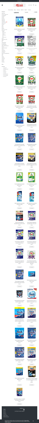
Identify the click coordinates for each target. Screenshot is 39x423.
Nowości (3, 59)
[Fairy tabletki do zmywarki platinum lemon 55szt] (31, 79)
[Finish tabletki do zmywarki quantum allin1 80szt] (31, 333)
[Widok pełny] (36, 12)
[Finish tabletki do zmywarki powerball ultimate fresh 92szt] (19, 156)
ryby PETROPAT (4, 42)
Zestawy (3, 17)
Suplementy (3, 13)
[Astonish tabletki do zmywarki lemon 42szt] (19, 22)
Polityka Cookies (5, 415)
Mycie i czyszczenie (4, 29)
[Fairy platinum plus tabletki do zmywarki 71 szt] (31, 41)
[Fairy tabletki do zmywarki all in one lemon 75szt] (19, 79)
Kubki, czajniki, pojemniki (5, 45)
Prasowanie (3, 52)
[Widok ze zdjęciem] (35, 12)
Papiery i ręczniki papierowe (5, 53)
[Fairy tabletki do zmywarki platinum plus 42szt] (19, 99)
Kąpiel (2, 40)
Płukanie (3, 28)
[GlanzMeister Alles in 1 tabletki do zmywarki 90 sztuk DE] (19, 392)
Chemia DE (3, 58)
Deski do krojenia (4, 44)
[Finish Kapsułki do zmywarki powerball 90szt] (19, 118)
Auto (2, 55)
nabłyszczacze (4, 37)
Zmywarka (3, 30)
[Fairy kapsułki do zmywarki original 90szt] (19, 41)
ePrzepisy (3, 16)
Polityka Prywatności (6, 416)
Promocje (3, 18)
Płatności (4, 410)
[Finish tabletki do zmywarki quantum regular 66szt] (31, 352)
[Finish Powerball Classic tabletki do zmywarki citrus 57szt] (19, 312)
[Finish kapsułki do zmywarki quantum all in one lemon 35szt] (19, 137)
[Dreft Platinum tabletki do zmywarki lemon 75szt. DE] (31, 215)
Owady (3, 56)
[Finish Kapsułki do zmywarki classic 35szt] (31, 274)
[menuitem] (10, 9)
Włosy (3, 26)
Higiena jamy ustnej (4, 39)
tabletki (3, 31)
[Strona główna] (19, 5)
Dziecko (3, 46)
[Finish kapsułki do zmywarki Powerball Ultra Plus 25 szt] (31, 117)
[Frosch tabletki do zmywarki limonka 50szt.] (19, 177)
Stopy (2, 54)
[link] (4, 67)
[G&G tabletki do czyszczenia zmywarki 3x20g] (19, 196)
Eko (2, 41)
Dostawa (4, 411)
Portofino (3, 24)
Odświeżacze (3, 51)
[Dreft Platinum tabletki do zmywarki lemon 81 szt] (19, 234)
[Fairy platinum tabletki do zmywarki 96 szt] (31, 60)
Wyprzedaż (3, 19)
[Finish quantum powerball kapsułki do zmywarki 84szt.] (31, 312)
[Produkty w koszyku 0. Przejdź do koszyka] (35, 5)
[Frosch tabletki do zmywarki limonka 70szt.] (31, 177)
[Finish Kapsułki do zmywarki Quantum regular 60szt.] (19, 293)
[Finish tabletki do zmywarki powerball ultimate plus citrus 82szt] (31, 156)
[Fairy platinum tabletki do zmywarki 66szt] (19, 60)
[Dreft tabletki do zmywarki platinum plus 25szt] (31, 21)
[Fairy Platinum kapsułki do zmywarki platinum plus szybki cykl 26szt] (31, 253)
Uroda (2, 38)
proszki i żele (4, 32)
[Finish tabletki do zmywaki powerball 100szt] (19, 333)
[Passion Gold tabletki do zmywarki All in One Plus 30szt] (19, 215)
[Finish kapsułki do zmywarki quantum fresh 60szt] (31, 137)
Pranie (3, 27)
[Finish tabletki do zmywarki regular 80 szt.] (19, 371)
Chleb (2, 25)
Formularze (4, 414)
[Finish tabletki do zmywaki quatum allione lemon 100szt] (19, 274)
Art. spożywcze (4, 43)
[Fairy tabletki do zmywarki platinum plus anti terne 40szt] (31, 99)
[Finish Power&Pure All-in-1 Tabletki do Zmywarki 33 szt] (31, 293)
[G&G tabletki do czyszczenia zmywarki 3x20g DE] (31, 196)
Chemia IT (3, 57)
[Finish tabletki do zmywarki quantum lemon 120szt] (19, 352)
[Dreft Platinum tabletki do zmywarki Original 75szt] (31, 234)
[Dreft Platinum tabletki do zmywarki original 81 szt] (19, 254)
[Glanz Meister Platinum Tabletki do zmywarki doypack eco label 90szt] (31, 371)
